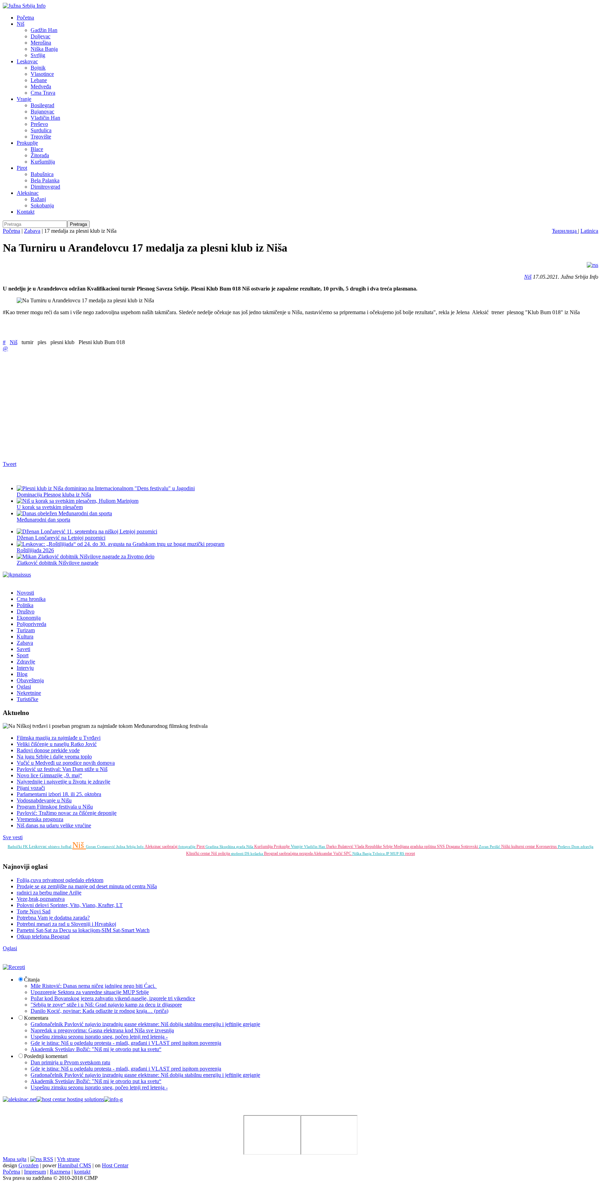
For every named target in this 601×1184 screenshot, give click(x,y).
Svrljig (38, 55)
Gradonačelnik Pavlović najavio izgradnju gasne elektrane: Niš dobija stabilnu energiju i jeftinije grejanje (145, 1024)
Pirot (22, 168)
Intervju (25, 668)
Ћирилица (565, 231)
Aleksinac (28, 193)
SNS (441, 846)
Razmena (60, 1172)
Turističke (27, 699)
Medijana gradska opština (415, 846)
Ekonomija (29, 618)
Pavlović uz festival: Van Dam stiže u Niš (62, 769)
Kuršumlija (43, 162)
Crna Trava (43, 93)
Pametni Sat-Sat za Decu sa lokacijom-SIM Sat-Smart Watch (83, 930)
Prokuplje (27, 143)
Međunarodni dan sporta (43, 520)
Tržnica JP (381, 853)
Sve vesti (13, 837)
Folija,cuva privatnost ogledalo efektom (60, 880)
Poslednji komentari (45, 1056)
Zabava (32, 231)
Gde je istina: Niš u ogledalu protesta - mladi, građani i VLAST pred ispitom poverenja (126, 1043)
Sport (23, 655)
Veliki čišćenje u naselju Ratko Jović (57, 744)
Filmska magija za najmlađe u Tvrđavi (59, 738)
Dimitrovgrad (45, 187)
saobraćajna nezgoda (296, 853)
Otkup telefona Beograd (43, 936)
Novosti (25, 593)
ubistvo (54, 846)
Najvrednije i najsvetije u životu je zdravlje (63, 782)
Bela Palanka (45, 180)
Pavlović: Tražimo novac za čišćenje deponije (67, 813)
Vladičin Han (45, 118)
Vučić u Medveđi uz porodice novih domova (66, 763)
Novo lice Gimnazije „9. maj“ (49, 775)
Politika (25, 605)
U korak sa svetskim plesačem (50, 507)
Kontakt (25, 212)
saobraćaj (170, 846)
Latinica (589, 231)
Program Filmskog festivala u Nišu (55, 807)
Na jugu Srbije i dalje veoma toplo (54, 757)
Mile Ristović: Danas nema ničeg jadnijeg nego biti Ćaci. (94, 986)
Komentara (36, 1018)
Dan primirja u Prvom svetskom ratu (70, 1062)
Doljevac (40, 36)
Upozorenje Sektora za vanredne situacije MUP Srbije (90, 992)
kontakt (82, 1172)
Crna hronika (31, 599)
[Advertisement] (211, 406)
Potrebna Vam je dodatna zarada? (53, 918)
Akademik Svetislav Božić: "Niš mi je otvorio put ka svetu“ (96, 1049)
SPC (348, 853)
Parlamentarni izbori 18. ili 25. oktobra (59, 794)
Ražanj (38, 199)
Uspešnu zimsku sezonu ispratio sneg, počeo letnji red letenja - (99, 1037)
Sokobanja (42, 205)
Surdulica (41, 130)
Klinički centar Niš (202, 853)
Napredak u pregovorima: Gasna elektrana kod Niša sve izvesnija (102, 1030)
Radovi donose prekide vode (48, 750)
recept (410, 853)
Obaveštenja (30, 680)
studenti (238, 853)
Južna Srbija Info (130, 846)
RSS (47, 1159)
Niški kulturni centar (518, 846)
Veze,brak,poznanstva (41, 899)
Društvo (25, 611)
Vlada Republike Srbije (374, 846)
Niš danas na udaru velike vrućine (54, 825)
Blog (22, 674)
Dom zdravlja (582, 846)
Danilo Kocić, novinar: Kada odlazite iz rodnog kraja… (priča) (99, 1011)
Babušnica (42, 174)
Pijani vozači (31, 788)
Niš (20, 24)
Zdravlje (26, 662)
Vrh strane (68, 1159)
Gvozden (28, 1165)
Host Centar (115, 1165)
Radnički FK (18, 846)
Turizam (26, 630)
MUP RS (397, 853)
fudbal (66, 846)
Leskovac (27, 61)
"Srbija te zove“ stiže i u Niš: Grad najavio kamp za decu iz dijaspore (106, 1005)
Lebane (39, 80)
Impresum (35, 1172)
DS (247, 853)
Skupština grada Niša (236, 846)
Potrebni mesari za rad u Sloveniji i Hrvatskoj (66, 924)
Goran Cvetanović (101, 846)
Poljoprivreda (31, 624)
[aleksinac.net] (20, 1099)
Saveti (23, 649)
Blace (37, 149)
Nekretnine (29, 693)
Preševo (39, 124)
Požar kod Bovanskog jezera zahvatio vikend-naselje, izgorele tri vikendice (113, 998)
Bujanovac (42, 111)
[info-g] (113, 1099)
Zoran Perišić (490, 846)
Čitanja (32, 980)
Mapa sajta (14, 1159)
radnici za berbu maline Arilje (49, 893)
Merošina (41, 43)
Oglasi (24, 687)
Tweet (9, 464)
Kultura (25, 636)
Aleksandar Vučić (328, 853)
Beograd (271, 853)
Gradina (212, 846)
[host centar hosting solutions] (70, 1099)
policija (224, 853)
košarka (257, 853)
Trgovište (41, 137)
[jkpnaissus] (17, 575)
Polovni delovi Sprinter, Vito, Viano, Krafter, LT (70, 905)
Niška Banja (44, 49)
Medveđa (41, 86)
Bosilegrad (42, 105)
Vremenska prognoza (40, 819)
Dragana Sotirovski (462, 846)
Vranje (24, 99)
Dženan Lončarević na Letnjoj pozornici (61, 538)
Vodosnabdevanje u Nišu (44, 800)
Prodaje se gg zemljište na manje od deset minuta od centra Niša (87, 886)
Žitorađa (40, 155)
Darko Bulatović (340, 846)
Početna (25, 18)
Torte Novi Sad (33, 911)
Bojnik (38, 68)
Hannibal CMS (74, 1165)
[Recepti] (14, 967)
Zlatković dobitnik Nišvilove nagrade (57, 563)
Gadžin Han (44, 30)
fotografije (187, 846)
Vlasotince (42, 74)
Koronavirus (547, 846)
